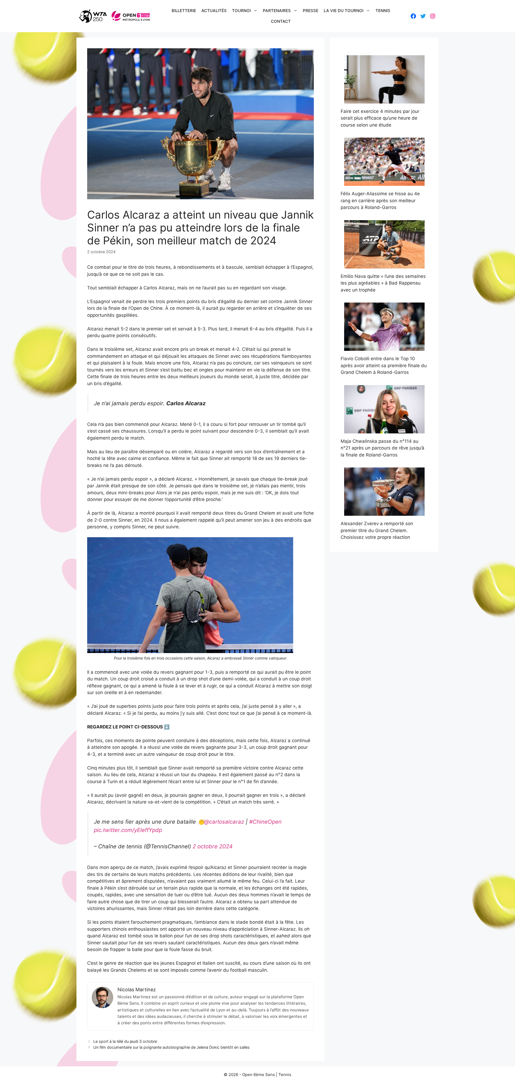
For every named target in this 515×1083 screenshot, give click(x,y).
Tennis (383, 10)
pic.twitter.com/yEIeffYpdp (128, 830)
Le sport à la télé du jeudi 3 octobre (125, 1041)
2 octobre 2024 (213, 846)
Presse (310, 10)
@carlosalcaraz (224, 821)
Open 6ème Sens (258, 1074)
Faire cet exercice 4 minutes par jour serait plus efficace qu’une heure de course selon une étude (380, 118)
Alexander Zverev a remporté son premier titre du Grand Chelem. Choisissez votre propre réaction (377, 530)
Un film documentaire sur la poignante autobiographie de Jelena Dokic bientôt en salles (171, 1047)
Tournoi (241, 10)
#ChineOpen (265, 821)
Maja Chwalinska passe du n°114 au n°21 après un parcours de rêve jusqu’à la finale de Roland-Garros (382, 448)
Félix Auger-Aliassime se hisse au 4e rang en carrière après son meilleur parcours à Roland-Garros (380, 200)
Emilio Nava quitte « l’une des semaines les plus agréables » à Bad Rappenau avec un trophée (383, 283)
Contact (281, 21)
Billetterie (184, 10)
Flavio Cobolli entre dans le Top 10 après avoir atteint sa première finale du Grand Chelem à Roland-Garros (384, 365)
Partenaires (277, 10)
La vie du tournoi (343, 10)
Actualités (214, 10)
